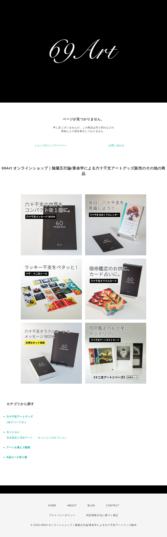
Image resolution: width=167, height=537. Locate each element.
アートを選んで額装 (18, 447)
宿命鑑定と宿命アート (20, 437)
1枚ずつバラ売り (17, 422)
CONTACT (112, 505)
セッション (13, 432)
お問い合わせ (116, 145)
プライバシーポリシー (62, 515)
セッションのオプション (52, 437)
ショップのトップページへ (50, 145)
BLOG (91, 505)
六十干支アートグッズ (20, 416)
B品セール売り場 (17, 457)
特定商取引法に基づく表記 (102, 515)
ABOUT (72, 505)
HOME (52, 505)
